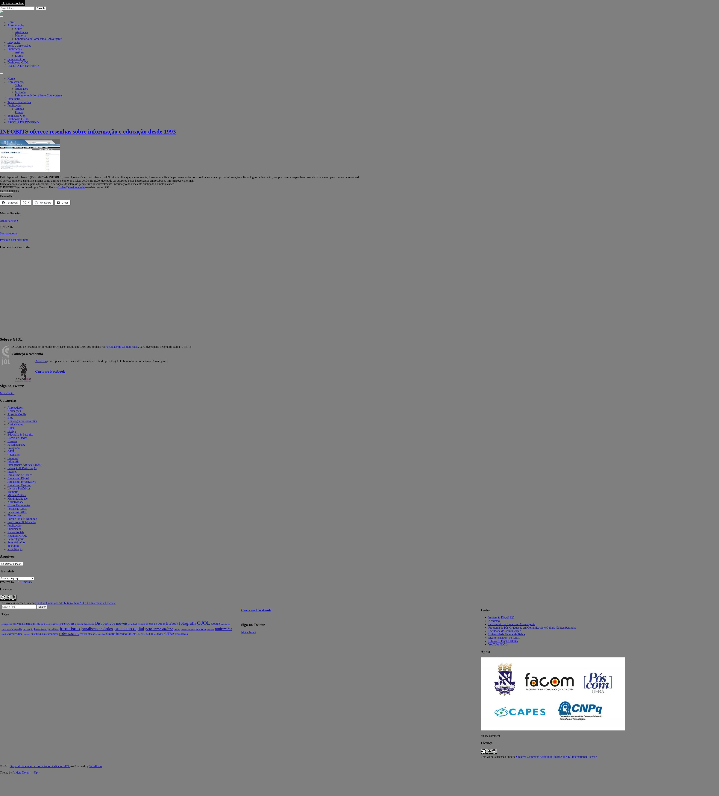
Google (215, 623)
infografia (16, 629)
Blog (10, 417)
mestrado (210, 629)
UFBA (169, 634)
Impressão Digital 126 (501, 617)
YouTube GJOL (497, 644)
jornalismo (70, 628)
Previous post (8, 239)
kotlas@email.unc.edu (71, 187)
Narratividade (15, 502)
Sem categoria (8, 233)
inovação (28, 629)
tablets (132, 634)
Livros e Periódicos (18, 488)
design (80, 624)
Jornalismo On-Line (19, 485)
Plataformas (14, 515)
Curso (11, 427)
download (132, 624)
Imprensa (12, 458)
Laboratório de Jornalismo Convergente (38, 38)
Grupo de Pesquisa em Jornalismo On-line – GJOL (40, 766)
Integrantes (13, 42)
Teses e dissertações (19, 45)
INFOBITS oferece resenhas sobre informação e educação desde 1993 (88, 131)
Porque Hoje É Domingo (22, 518)
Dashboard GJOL (18, 62)
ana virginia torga (22, 623)
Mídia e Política (16, 495)
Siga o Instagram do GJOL (504, 637)
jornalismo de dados (97, 629)
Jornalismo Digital (18, 478)
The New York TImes (147, 634)
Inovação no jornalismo (46, 629)
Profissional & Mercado (21, 522)
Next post (22, 239)
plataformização (50, 634)
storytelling (100, 634)
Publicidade (14, 528)
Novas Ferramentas (18, 505)
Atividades (21, 32)
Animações (14, 411)
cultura (64, 623)
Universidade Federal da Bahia (506, 634)
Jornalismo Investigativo (21, 481)
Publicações (14, 49)
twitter (161, 633)
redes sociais (69, 633)
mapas (177, 629)
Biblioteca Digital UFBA (503, 641)
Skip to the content (12, 3)
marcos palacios (188, 629)
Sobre (18, 28)
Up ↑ (37, 772)
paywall (26, 634)
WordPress (95, 766)
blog (48, 624)
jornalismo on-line (159, 629)
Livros (19, 55)
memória (200, 629)
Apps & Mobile (16, 414)
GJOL (11, 451)
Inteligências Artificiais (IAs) (24, 464)
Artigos (19, 52)
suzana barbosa (116, 634)
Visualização (14, 549)
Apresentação (15, 25)
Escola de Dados (17, 437)
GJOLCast (13, 454)
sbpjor (91, 634)
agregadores (6, 624)
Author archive (9, 220)
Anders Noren (21, 772)
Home (11, 22)
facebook (172, 623)
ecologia (141, 624)
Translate (27, 581)
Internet (11, 471)
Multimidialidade (17, 498)
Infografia (13, 461)
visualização (181, 634)
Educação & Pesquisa (20, 434)
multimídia (223, 629)
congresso (55, 624)
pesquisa (36, 633)
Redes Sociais (15, 532)
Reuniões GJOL (17, 535)
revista (83, 633)
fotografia (187, 623)
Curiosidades (15, 424)
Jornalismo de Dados (19, 475)
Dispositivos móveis (111, 623)
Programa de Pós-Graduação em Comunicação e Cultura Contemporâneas (532, 627)
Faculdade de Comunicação (121, 346)
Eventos (12, 441)
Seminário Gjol (16, 59)
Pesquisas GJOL (17, 508)
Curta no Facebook (50, 371)
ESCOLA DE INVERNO (23, 65)
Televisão (13, 545)
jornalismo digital (128, 628)
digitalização (89, 624)
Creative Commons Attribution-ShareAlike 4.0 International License (75, 603)
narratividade (15, 634)
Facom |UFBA (16, 444)
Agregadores (15, 407)
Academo (41, 361)
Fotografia (13, 448)
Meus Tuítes (7, 393)
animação (38, 623)
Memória (20, 35)
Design (11, 431)
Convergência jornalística (22, 421)
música (4, 634)
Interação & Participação (22, 468)
